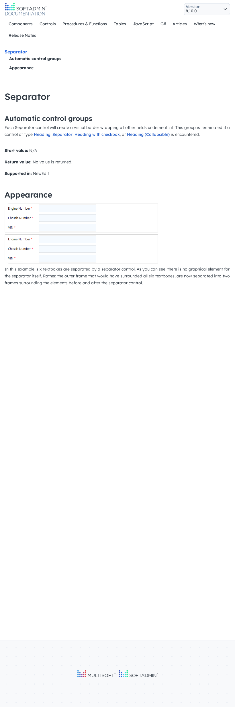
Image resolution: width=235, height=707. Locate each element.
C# (163, 23)
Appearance (21, 67)
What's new (204, 23)
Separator (62, 134)
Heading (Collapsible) (148, 134)
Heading (42, 134)
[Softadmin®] (25, 14)
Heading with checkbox (97, 134)
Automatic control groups (35, 58)
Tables (120, 23)
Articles (180, 23)
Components (21, 23)
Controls (48, 23)
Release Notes (22, 35)
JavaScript (143, 23)
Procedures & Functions (84, 23)
